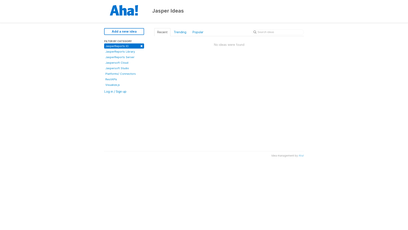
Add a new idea (124, 31)
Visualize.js (112, 84)
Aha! (301, 155)
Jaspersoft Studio (117, 68)
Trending (180, 32)
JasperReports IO (124, 45)
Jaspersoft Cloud (116, 62)
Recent (162, 32)
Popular (197, 32)
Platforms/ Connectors (120, 73)
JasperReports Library (120, 51)
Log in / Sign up (115, 91)
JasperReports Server (120, 57)
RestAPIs (111, 79)
